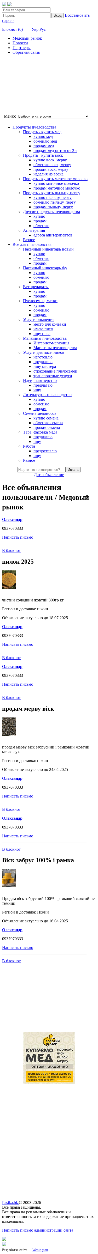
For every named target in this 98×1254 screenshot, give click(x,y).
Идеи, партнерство (40, 380)
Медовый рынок (27, 38)
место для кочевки (49, 324)
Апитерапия (34, 230)
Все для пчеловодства (32, 244)
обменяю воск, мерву (52, 164)
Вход (58, 15)
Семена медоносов (39, 413)
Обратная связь (26, 52)
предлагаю (43, 362)
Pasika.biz (10, 1202)
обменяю (41, 225)
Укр (35, 29)
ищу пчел (41, 333)
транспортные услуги (52, 376)
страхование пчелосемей (55, 371)
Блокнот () (12, 29)
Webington (40, 1250)
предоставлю (45, 451)
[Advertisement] (28, 85)
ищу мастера (44, 366)
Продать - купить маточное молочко (55, 178)
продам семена (46, 427)
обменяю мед (45, 141)
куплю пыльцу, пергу (52, 197)
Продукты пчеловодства (34, 127)
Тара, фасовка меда (40, 432)
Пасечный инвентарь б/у (45, 268)
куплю (39, 216)
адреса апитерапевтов (52, 235)
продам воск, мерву (50, 169)
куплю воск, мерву (50, 160)
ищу (37, 390)
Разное (29, 240)
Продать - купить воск (43, 155)
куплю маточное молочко (56, 183)
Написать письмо (17, 537)
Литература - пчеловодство (47, 394)
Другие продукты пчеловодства (51, 211)
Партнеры (22, 47)
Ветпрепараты (36, 286)
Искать (73, 470)
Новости (20, 43)
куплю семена (46, 418)
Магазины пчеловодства (45, 338)
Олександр (12, 519)
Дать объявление (49, 474)
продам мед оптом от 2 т (55, 150)
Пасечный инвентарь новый (48, 249)
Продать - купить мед (42, 132)
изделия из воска (48, 174)
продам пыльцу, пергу (53, 207)
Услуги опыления (38, 319)
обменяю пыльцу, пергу (54, 202)
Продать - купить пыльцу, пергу (51, 193)
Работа (29, 446)
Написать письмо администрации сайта (37, 1230)
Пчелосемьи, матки (40, 301)
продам (40, 221)
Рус (42, 29)
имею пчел (43, 329)
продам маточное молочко (56, 188)
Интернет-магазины (51, 343)
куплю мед (43, 136)
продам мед (43, 146)
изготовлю (43, 357)
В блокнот (11, 550)
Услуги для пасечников (43, 352)
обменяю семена (48, 423)
